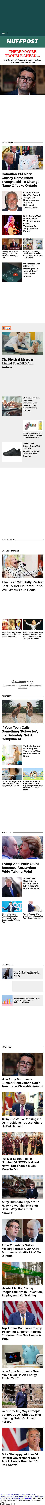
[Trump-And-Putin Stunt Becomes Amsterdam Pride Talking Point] (22, 847)
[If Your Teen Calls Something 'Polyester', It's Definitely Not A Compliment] (22, 711)
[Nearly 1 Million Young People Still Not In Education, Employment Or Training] (22, 1273)
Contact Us (11, 1495)
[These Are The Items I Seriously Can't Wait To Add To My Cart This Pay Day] (7, 973)
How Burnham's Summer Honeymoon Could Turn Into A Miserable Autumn (22, 61)
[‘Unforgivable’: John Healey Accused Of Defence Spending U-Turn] (12, 244)
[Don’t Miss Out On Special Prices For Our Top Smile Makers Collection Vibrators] (7, 1000)
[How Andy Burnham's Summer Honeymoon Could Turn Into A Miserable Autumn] (22, 1064)
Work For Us (19, 1495)
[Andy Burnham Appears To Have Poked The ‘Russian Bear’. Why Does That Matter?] (22, 1187)
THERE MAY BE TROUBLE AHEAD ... (22, 54)
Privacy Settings (37, 1498)
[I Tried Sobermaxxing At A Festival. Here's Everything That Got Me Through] (33, 425)
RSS (24, 1496)
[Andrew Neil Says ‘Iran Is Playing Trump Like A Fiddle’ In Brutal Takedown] (12, 887)
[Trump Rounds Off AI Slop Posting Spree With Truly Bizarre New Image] (33, 906)
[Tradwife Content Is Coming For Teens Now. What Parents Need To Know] (12, 755)
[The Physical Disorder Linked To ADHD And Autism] (22, 343)
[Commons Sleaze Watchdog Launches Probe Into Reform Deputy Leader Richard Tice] (12, 906)
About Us (3, 1495)
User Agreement (32, 1496)
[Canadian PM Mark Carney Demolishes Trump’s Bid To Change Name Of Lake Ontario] (22, 158)
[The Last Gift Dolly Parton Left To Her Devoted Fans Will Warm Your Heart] (22, 566)
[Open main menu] (3, 33)
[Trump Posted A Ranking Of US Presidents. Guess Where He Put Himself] (22, 1104)
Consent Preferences (23, 1498)
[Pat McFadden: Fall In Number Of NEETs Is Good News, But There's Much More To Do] (22, 1143)
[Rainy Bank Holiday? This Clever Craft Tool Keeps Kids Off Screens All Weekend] (33, 244)
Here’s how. (22, 688)
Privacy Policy (10, 1498)
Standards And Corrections (12, 1496)
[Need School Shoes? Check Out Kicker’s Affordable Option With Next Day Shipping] (12, 452)
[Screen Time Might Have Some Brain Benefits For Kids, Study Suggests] (12, 773)
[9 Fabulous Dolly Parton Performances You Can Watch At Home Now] (12, 624)
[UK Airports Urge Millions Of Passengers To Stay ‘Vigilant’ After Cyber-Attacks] (12, 272)
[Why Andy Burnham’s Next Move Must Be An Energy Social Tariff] (22, 1356)
